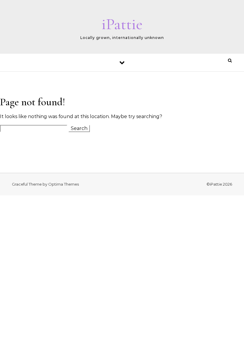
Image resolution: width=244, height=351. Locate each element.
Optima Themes (63, 184)
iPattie (122, 24)
